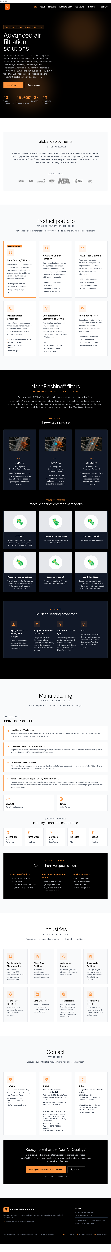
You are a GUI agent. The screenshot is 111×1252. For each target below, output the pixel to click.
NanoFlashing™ (65, 7)
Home (35, 7)
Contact (104, 7)
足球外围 (3, 1)
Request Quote (34, 85)
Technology (80, 7)
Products (52, 7)
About (42, 7)
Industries (92, 7)
